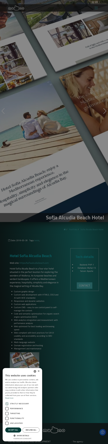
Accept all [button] (13, 430)
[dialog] (54, 222)
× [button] (39, 371)
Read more (9, 398)
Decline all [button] (31, 430)
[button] (22, 435)
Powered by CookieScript (22, 439)
